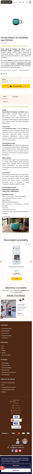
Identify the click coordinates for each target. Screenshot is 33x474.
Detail (16, 278)
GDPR (3, 385)
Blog (3, 348)
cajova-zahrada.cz (9, 440)
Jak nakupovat (5, 363)
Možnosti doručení (24, 70)
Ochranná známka (6, 355)
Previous (0, 261)
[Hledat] (20, 2)
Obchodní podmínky (6, 367)
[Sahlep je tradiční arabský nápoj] (25, 441)
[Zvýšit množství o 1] (29, 80)
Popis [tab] (4, 96)
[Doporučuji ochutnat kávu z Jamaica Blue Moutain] (17, 441)
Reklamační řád (5, 370)
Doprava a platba (6, 365)
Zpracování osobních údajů (8, 389)
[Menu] (30, 2)
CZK (15, 2)
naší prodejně (18, 292)
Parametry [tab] (15, 96)
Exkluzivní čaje (5, 333)
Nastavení (16, 465)
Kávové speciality (6, 330)
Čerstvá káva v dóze (6, 335)
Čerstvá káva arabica (6, 328)
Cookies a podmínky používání (9, 387)
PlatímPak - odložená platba (8, 382)
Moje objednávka (6, 374)
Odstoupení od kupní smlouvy (9, 372)
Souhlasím (16, 470)
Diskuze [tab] (5, 101)
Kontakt (3, 352)
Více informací (15, 461)
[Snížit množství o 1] (26, 80)
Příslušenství (5, 337)
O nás (3, 345)
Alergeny (4, 391)
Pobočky (4, 350)
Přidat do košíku (17, 86)
